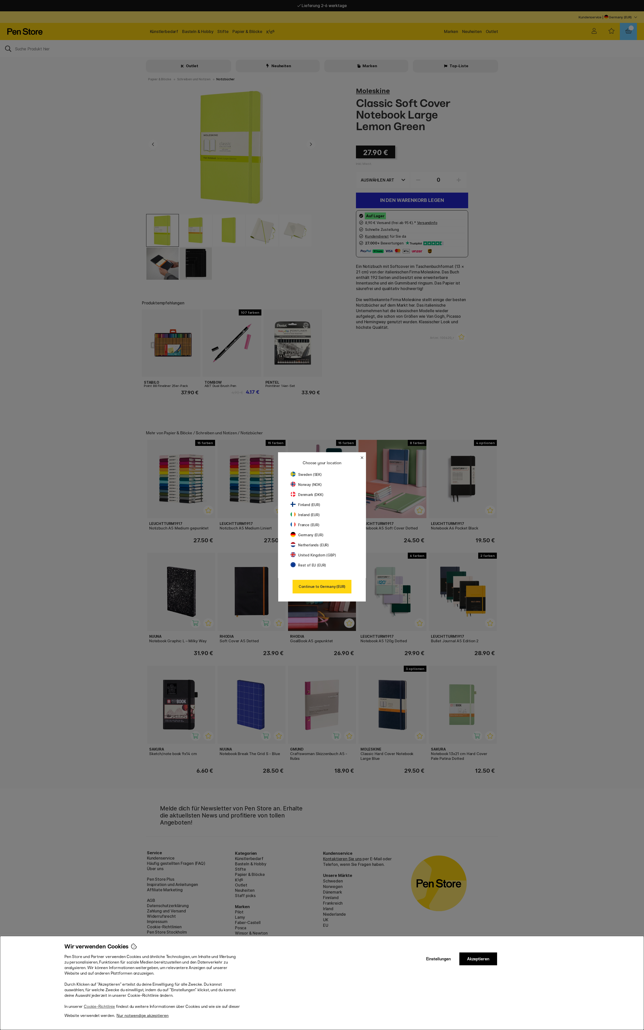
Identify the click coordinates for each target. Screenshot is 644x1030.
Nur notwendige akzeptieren (142, 1015)
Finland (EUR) (309, 505)
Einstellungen (438, 958)
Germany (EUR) (311, 535)
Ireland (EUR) (309, 515)
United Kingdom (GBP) (317, 555)
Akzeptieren (478, 958)
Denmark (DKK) (311, 494)
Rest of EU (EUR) (312, 565)
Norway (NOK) (310, 484)
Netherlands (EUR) (313, 545)
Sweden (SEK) (310, 474)
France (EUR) (308, 525)
